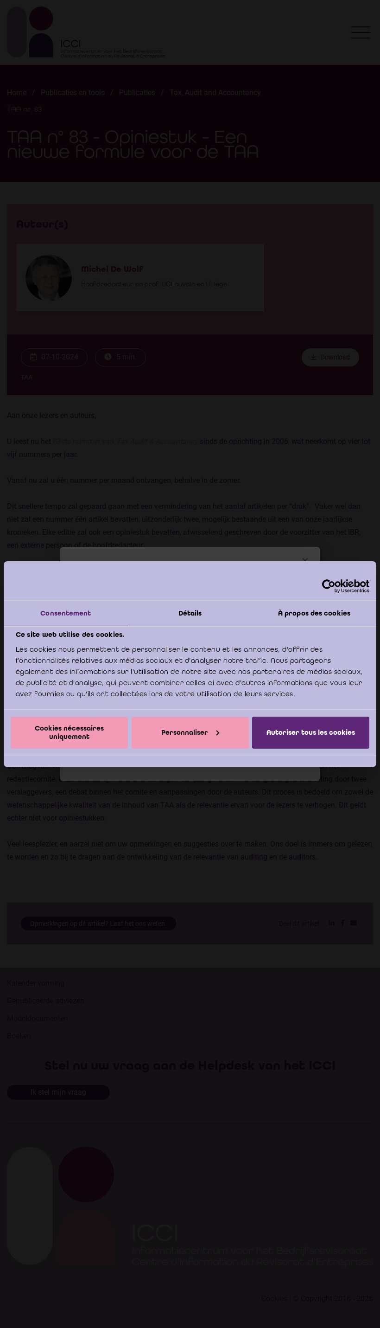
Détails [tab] (190, 613)
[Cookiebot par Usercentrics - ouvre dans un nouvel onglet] (328, 586)
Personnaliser (184, 732)
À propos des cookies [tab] (314, 613)
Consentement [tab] (65, 613)
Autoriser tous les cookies (310, 732)
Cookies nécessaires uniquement (69, 732)
